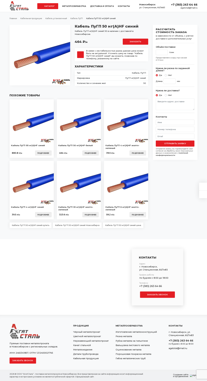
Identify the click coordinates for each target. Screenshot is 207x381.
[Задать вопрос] (203, 186)
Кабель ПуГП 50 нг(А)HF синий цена (123, 225)
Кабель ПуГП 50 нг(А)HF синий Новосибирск (77, 225)
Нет (170, 75)
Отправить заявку (175, 143)
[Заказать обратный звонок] (203, 194)
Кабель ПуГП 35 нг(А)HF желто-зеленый (75, 208)
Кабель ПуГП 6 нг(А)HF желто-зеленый (122, 208)
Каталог (49, 6)
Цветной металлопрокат (87, 336)
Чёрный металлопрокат (86, 332)
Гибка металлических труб (131, 358)
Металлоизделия (82, 349)
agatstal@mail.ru (188, 8)
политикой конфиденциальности (172, 154)
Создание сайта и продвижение (180, 375)
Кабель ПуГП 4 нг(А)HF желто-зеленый (122, 146)
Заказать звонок (157, 294)
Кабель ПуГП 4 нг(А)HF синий (27, 207)
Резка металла (124, 336)
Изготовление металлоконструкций (136, 332)
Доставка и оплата (102, 6)
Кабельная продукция (86, 358)
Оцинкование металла (128, 349)
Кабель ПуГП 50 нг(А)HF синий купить (30, 225)
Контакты (124, 6)
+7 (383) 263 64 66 (184, 4)
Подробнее (43, 153)
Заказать (135, 41)
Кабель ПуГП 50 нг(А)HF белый (75, 145)
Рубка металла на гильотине (132, 341)
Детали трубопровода (85, 354)
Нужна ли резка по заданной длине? (173, 69)
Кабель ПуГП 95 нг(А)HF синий (28, 145)
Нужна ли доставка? (168, 90)
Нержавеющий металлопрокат (91, 341)
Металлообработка (74, 6)
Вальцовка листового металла (133, 345)
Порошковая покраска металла (133, 354)
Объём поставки (165, 47)
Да (160, 75)
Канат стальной (82, 345)
